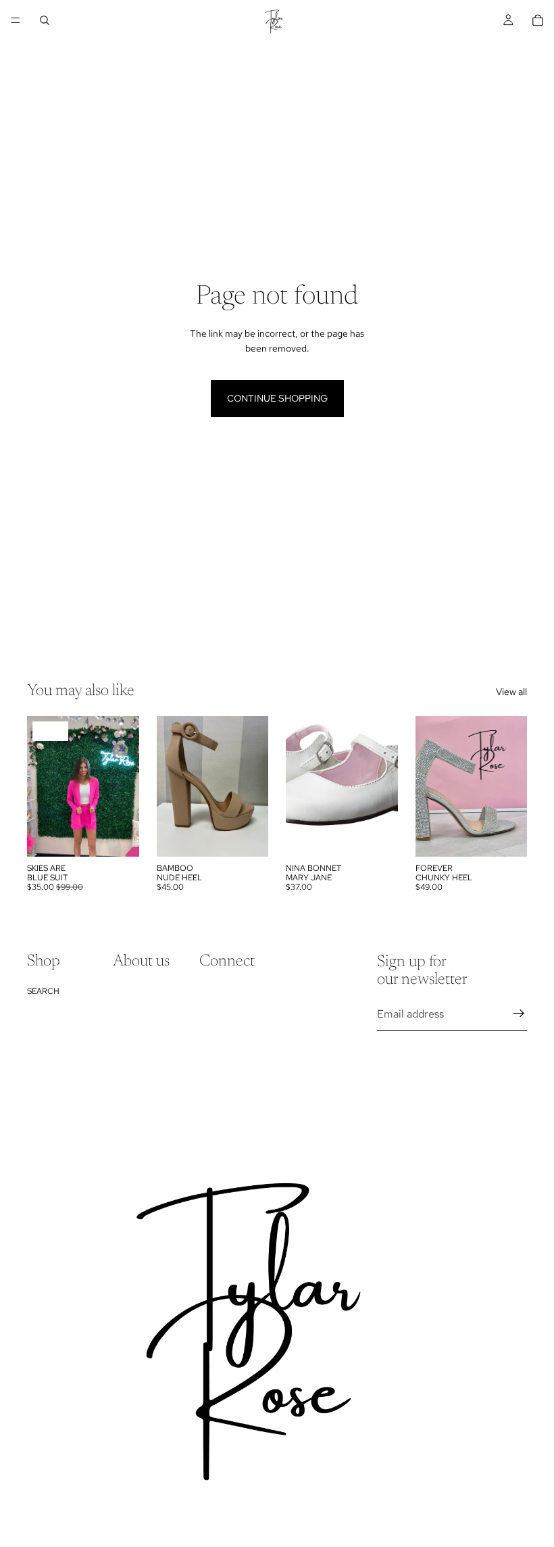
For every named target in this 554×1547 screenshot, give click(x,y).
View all (511, 692)
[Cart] (538, 20)
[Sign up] (519, 1014)
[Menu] (15, 20)
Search (43, 991)
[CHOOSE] (118, 836)
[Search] (44, 20)
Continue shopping (277, 398)
